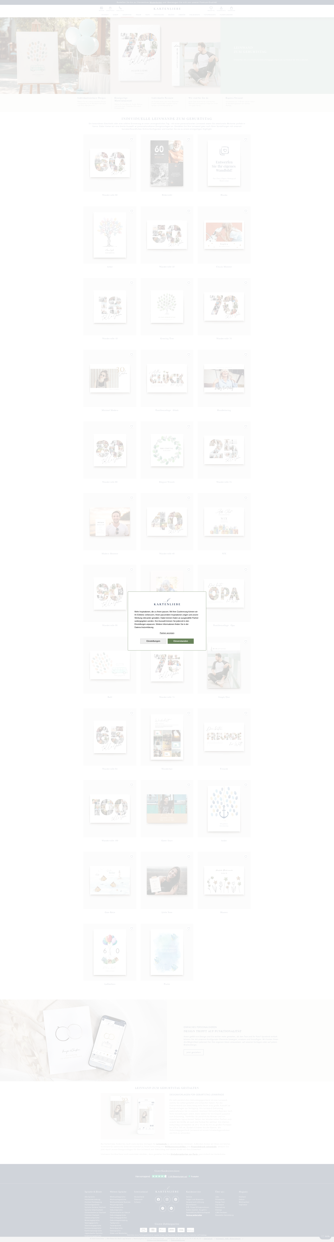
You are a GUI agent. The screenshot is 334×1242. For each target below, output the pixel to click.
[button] (167, 633)
